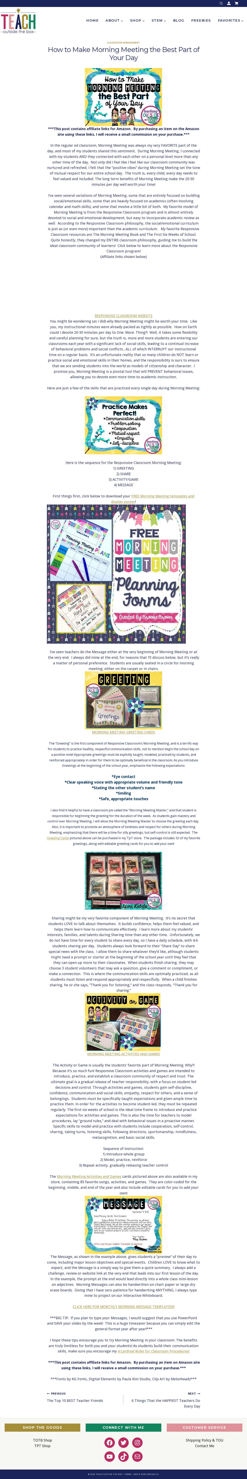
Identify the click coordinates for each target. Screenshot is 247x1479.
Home (92, 20)
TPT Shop (42, 1445)
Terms (127, 1474)
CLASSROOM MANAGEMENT (123, 42)
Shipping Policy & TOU (204, 1440)
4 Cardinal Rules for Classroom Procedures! (153, 1351)
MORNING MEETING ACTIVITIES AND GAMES (123, 1054)
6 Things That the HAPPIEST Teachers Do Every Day (166, 1400)
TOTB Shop (42, 1440)
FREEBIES (201, 20)
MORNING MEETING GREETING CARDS (123, 732)
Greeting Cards (58, 838)
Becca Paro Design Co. (146, 1474)
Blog (178, 20)
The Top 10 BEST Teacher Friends (75, 1397)
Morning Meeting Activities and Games (89, 1176)
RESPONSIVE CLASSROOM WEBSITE (123, 315)
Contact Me (204, 1445)
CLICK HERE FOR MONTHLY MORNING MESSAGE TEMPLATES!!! (123, 1306)
